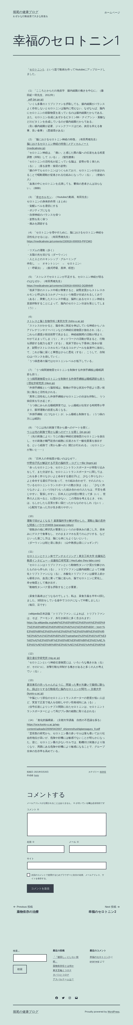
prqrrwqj (94, 961)
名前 (31, 842)
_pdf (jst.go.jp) (35, 99)
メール (74, 842)
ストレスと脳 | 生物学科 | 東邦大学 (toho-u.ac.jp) (55, 321)
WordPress (113, 1011)
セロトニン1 (36, 69)
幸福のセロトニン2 (100, 957)
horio (36, 775)
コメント (33, 809)
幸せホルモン (44, 197)
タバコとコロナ (61, 974)
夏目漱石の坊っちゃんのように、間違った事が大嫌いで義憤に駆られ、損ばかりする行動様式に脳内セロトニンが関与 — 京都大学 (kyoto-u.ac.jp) (66, 689)
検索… (16, 950)
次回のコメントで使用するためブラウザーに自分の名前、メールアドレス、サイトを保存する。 (67, 877)
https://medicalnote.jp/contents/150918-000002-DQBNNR (60, 285)
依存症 (103, 772)
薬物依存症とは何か (63, 966)
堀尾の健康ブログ (25, 12)
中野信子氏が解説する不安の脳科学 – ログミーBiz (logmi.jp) (62, 463)
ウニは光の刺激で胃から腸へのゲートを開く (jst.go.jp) (58, 431)
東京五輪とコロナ (62, 970)
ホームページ (112, 12)
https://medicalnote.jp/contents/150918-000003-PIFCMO (59, 241)
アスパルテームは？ (63, 979)
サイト (30, 858)
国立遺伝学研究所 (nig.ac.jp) (43, 658)
